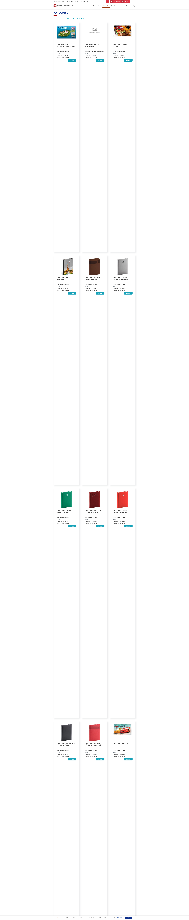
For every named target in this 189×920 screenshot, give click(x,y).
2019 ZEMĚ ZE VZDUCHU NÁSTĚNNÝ (65, 46)
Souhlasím (128, 918)
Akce (127, 6)
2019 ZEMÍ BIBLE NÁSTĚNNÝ (92, 46)
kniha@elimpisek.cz (60, 1)
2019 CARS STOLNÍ (120, 744)
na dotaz (71, 60)
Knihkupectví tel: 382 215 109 (75, 1)
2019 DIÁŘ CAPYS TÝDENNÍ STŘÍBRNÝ (121, 278)
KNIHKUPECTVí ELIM (64, 6)
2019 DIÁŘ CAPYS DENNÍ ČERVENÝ (120, 511)
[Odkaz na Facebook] (84, 1)
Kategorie (105, 6)
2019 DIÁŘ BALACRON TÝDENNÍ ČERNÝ (65, 744)
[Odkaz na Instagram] (88, 1)
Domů (94, 6)
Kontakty (132, 6)
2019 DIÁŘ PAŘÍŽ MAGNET (63, 278)
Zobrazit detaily (120, 917)
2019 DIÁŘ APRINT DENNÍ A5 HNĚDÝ (92, 278)
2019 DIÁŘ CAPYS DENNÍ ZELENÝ (63, 511)
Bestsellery (121, 6)
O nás (99, 6)
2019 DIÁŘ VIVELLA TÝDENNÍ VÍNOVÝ (93, 511)
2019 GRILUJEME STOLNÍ (120, 46)
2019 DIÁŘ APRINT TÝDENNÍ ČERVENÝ (93, 744)
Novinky (113, 6)
